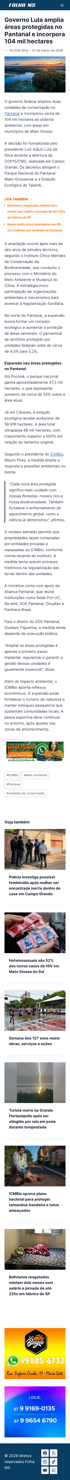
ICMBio (56, 454)
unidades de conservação (26, 793)
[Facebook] (45, 1453)
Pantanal (12, 113)
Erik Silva (21, 50)
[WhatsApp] (53, 1470)
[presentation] (35, 849)
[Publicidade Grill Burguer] (35, 1378)
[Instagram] (45, 1461)
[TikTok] (53, 1461)
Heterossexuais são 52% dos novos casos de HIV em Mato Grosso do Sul (34, 966)
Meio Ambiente (35, 775)
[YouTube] (45, 1470)
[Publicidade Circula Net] (35, 1436)
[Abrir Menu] (62, 5)
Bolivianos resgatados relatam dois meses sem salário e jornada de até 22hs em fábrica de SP (36, 211)
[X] (53, 1453)
